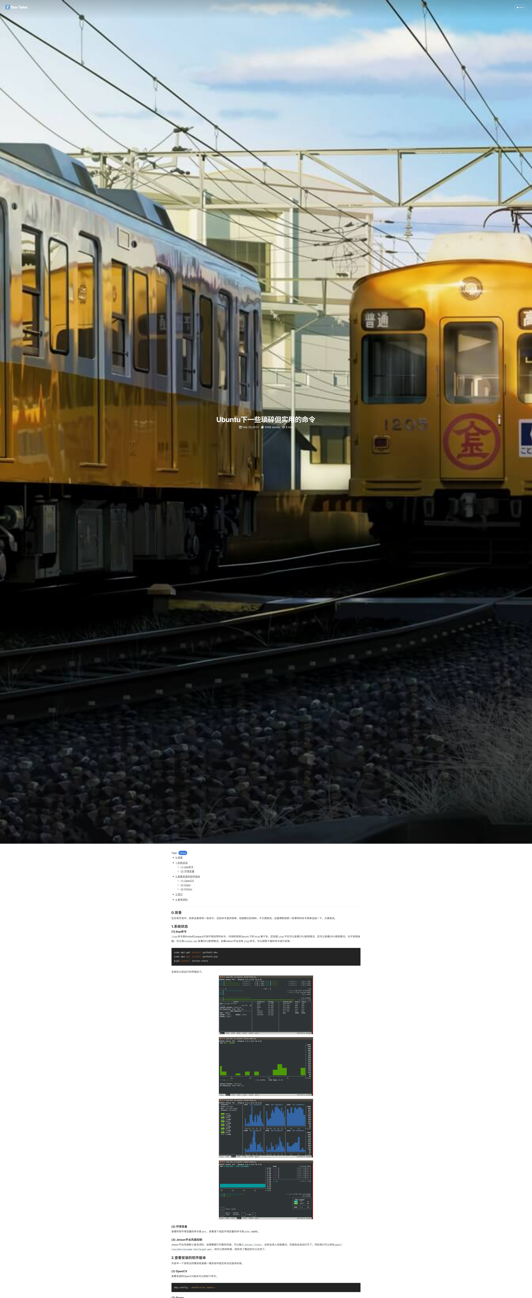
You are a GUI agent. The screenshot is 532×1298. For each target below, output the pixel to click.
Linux (183, 853)
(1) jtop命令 (187, 867)
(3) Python (186, 889)
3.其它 (179, 894)
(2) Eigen (186, 885)
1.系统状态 (182, 863)
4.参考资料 (182, 899)
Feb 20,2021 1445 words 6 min (267, 427)
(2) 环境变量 (187, 871)
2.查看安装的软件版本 (188, 876)
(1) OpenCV (187, 880)
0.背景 (179, 857)
